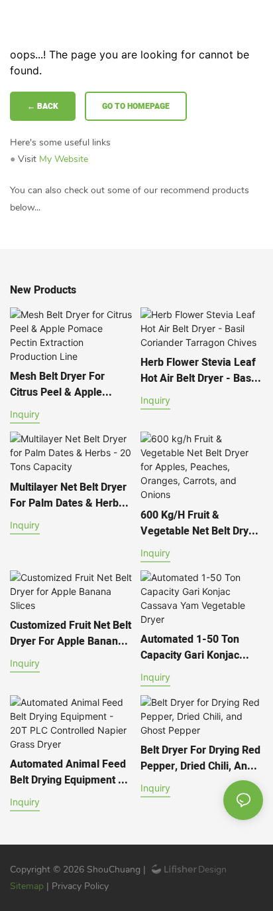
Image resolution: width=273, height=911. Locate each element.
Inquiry (25, 414)
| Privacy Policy (77, 886)
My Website (63, 159)
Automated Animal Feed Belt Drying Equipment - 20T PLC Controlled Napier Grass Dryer (68, 772)
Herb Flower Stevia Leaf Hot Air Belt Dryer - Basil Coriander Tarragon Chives (198, 370)
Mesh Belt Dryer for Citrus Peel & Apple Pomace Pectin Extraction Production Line (71, 384)
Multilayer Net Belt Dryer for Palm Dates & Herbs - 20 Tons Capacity (70, 495)
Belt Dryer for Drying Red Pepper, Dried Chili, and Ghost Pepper (200, 758)
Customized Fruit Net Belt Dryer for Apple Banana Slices (70, 633)
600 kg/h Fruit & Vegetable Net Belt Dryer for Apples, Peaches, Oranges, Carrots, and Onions (199, 523)
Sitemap (28, 886)
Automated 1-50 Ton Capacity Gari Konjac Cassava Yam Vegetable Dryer (198, 647)
